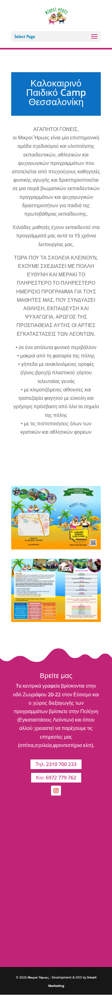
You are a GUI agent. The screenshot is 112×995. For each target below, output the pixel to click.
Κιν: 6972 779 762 (56, 777)
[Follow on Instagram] (56, 791)
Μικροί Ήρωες (38, 977)
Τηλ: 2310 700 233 (56, 764)
